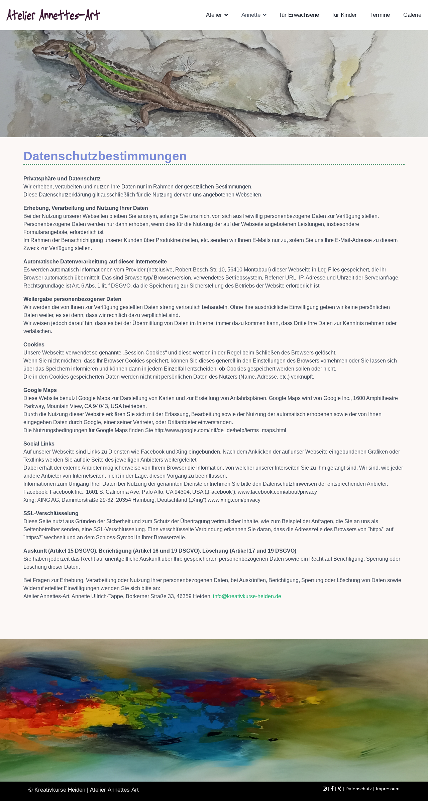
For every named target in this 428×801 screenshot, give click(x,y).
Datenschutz (358, 788)
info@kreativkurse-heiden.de (247, 596)
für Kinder (344, 15)
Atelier (214, 15)
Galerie (412, 15)
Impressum (388, 788)
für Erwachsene (299, 15)
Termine (380, 15)
